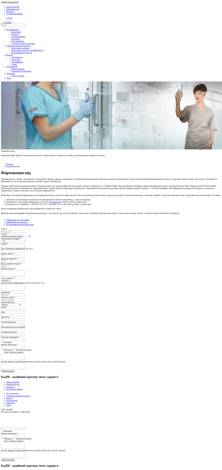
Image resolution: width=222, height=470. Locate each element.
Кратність (5, 317)
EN (11, 18)
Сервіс (14, 64)
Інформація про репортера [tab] (17, 220)
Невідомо (8, 342)
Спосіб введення (8, 322)
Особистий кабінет (14, 14)
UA (7, 18)
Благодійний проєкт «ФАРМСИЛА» (27, 50)
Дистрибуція (16, 57)
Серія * (4, 307)
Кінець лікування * (9, 345)
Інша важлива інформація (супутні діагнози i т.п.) (22, 283)
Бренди (9, 55)
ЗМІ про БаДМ (12, 7)
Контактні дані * (8, 269)
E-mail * (4, 244)
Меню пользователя (10, 2)
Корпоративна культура (21, 53)
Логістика (15, 60)
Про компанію (12, 30)
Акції (8, 78)
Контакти (10, 11)
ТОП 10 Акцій (17, 76)
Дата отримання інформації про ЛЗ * (17, 249)
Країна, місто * (7, 254)
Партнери (10, 73)
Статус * (5, 234)
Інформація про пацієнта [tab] (17, 222)
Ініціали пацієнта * (9, 259)
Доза (3, 312)
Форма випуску (8, 302)
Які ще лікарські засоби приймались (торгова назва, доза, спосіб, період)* (33, 362)
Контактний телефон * (11, 239)
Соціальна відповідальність (18, 46)
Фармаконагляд (13, 9)
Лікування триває (24, 350)
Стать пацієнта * (8, 278)
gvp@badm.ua (54, 202)
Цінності (15, 34)
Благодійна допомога (20, 48)
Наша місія (16, 32)
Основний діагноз (9, 332)
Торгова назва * (8, 297)
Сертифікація (17, 62)
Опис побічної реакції (13, 352)
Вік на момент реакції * (11, 264)
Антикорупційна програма (23, 43)
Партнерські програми (21, 71)
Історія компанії (18, 36)
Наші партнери (18, 69)
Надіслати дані (8, 371)
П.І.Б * (4, 229)
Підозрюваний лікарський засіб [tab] (20, 224)
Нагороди (15, 39)
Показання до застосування (13, 327)
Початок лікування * (10, 337)
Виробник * (6, 292)
